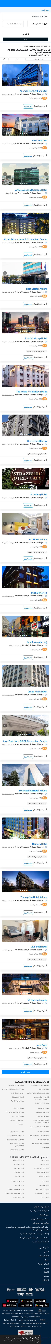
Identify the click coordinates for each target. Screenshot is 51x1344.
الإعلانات (46, 1280)
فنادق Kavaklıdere (43, 1185)
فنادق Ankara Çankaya (41, 1168)
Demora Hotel (18, 1108)
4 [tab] (22, 84)
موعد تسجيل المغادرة (15, 23)
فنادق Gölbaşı (19, 1164)
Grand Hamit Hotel (42, 1116)
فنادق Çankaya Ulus (42, 1193)
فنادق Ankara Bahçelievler (14, 1193)
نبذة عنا (46, 1268)
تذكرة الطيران (44, 1247)
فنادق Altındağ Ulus (42, 1189)
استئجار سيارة (44, 1256)
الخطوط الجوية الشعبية (40, 1242)
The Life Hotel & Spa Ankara (39, 1135)
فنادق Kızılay (45, 1197)
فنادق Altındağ (44, 1164)
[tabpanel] (25, 75)
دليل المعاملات (43, 1215)
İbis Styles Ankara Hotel (40, 1143)
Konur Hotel (45, 1147)
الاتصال (46, 1272)
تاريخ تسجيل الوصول (39, 23)
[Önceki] (5, 75)
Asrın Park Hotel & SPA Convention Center (41, 1121)
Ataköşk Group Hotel (16, 1085)
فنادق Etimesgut (43, 1176)
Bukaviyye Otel (43, 1139)
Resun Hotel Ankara (42, 1103)
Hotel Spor (20, 1124)
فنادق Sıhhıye (19, 1172)
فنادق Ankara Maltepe (16, 1189)
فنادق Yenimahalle (43, 1172)
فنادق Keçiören (18, 1160)
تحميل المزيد (25, 1072)
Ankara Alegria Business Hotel (38, 1093)
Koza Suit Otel (44, 1089)
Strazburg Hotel (18, 1097)
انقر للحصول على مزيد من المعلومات (27, 1338)
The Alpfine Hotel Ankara (14, 1112)
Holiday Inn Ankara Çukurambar (17, 1145)
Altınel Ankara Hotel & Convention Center (41, 1098)
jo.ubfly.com (46, 46)
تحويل (46, 1260)
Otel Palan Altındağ (42, 1112)
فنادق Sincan (44, 1160)
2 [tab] (26, 84)
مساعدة (46, 1276)
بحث (25, 39)
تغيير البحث (45, 10)
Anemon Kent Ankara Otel (40, 1085)
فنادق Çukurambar (17, 1181)
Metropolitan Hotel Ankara (39, 1126)
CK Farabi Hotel (18, 1116)
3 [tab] (24, 84)
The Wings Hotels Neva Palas (13, 1089)
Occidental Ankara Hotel (15, 1139)
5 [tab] (20, 84)
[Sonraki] (46, 75)
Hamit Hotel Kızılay (17, 1093)
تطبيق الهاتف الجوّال (41, 1206)
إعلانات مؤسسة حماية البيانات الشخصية (34, 1234)
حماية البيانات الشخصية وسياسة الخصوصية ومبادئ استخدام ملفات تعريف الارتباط (27, 1228)
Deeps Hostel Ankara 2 (15, 1135)
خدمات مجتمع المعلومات (40, 1219)
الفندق (39, 46)
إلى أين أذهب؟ (43, 1264)
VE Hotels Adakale (17, 1120)
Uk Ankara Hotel (43, 1132)
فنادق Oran (45, 1181)
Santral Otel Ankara (17, 1150)
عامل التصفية (38, 59)
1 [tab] (29, 84)
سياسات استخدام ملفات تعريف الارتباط (34, 1238)
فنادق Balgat (19, 1176)
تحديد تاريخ (28, 106)
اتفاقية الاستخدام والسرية (39, 1211)
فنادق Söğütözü (18, 1197)
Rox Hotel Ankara (17, 1101)
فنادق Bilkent (19, 1185)
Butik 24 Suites (43, 1108)
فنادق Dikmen (19, 1168)
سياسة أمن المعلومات (41, 1223)
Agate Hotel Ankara (17, 1132)
